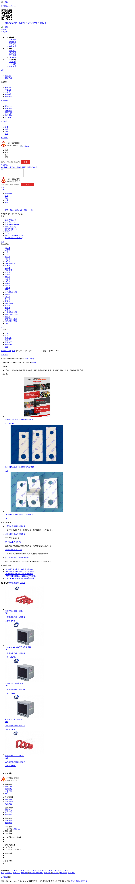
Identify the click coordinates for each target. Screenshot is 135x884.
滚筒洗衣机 (10, 220)
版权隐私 (32, 873)
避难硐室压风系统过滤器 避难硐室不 (19, 574)
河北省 (7, 259)
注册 (2, 190)
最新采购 (8, 814)
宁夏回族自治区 (11, 312)
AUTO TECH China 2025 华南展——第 (19, 578)
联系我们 (8, 823)
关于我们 (8, 820)
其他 (18, 167)
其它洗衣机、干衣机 (14, 238)
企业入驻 (8, 791)
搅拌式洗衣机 (11, 229)
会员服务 (8, 92)
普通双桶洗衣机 (12, 224)
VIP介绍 (8, 76)
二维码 (5, 27)
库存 (6, 347)
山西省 (7, 261)
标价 (44, 351)
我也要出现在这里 (17, 583)
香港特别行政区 (11, 319)
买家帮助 (8, 108)
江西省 (7, 279)
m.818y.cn (16, 829)
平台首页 (4, 29)
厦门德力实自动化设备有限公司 (17, 557)
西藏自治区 (9, 303)
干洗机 (31, 210)
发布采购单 (9, 802)
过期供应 (12, 57)
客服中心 (4, 100)
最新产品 (8, 804)
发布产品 (4, 165)
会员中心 (8, 793)
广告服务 (8, 90)
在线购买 (8, 78)
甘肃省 (7, 308)
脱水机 (8, 231)
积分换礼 (8, 94)
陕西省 (7, 305)
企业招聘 (12, 64)
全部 (6, 333)
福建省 (7, 277)
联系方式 (16, 873)
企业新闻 (12, 62)
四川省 (7, 297)
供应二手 (8, 340)
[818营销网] (25, 146)
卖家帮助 (8, 111)
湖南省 (7, 288)
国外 (6, 323)
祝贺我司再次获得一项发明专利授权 (19, 569)
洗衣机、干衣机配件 (14, 235)
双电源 (34, 167)
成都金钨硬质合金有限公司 (15, 534)
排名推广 (47, 873)
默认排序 (4, 351)
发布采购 (12, 40)
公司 (6, 131)
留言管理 (12, 66)
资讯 (6, 134)
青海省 (7, 310)
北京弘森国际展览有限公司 (15, 526)
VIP (2, 70)
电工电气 (13, 167)
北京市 (7, 250)
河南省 (7, 283)
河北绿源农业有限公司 (13, 550)
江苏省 (7, 272)
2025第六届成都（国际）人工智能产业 (20, 571)
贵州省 (7, 299)
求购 (6, 152)
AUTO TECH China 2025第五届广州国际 (20, 576)
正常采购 (12, 44)
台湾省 (7, 317)
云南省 (7, 301)
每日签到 (8, 96)
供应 (6, 129)
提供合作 (8, 344)
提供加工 (8, 342)
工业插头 (28, 167)
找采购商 (8, 810)
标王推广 (8, 88)
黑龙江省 (8, 270)
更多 (2, 242)
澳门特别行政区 (11, 321)
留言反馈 (71, 873)
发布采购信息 (29, 358)
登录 (2, 187)
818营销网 (4, 877)
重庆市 (7, 257)
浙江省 (7, 248)
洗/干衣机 (23, 210)
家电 (17, 210)
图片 (51, 351)
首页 (6, 127)
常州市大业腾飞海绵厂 (13, 542)
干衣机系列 (10, 227)
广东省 (7, 290)
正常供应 (12, 55)
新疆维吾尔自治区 (12, 314)
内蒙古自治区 (10, 263)
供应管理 (12, 53)
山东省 (7, 281)
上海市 (7, 252)
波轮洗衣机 (10, 222)
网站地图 (39, 873)
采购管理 (12, 42)
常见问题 (8, 113)
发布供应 (12, 51)
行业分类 (8, 193)
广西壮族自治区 (11, 292)
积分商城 (63, 873)
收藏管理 (12, 46)
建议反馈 (8, 115)
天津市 (7, 254)
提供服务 (8, 338)
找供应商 (8, 799)
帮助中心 (8, 106)
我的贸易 (4, 31)
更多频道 (4, 121)
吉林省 (7, 268)
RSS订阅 (8, 117)
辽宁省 (7, 265)
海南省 (7, 294)
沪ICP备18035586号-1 (79, 881)
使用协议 (24, 873)
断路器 (22, 167)
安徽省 (7, 274)
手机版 (23, 12)
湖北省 (7, 285)
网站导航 (4, 138)
